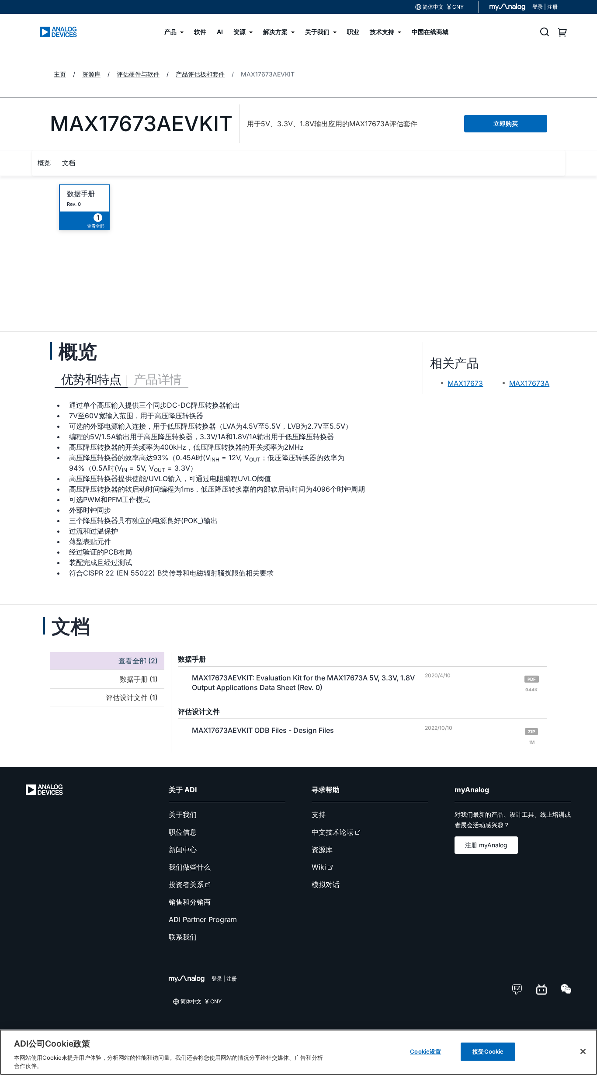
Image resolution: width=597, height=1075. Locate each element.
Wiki (319, 867)
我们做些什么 (190, 867)
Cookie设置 (425, 1051)
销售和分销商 (190, 902)
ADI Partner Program (203, 919)
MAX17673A (529, 383)
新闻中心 (183, 849)
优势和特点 (91, 379)
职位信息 (183, 832)
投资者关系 (186, 884)
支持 (319, 814)
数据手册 (81, 194)
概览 (44, 163)
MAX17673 (465, 383)
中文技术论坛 (333, 832)
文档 (68, 163)
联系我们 (183, 937)
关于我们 (183, 814)
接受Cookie (487, 1051)
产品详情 (158, 379)
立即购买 (505, 123)
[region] (298, 1052)
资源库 (322, 849)
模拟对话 (326, 884)
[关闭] (583, 1051)
